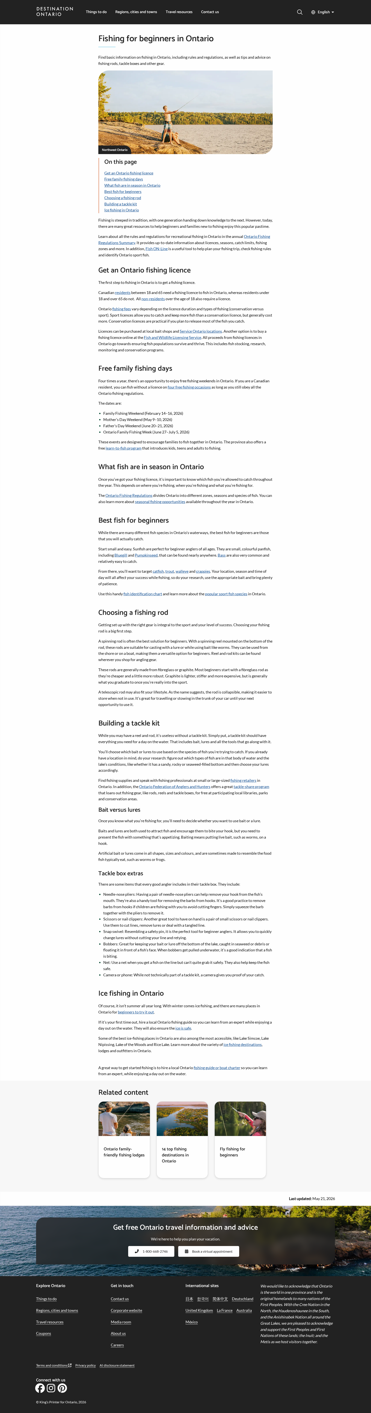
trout (169, 571)
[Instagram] (51, 1389)
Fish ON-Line (157, 248)
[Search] (300, 12)
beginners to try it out (136, 1012)
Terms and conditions (52, 1365)
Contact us (210, 12)
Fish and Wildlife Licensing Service (172, 337)
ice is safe (183, 1028)
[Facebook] (40, 1389)
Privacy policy (85, 1365)
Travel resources (179, 12)
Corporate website (126, 1310)
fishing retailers (243, 780)
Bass (222, 555)
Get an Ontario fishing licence (128, 173)
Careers (117, 1345)
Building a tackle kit (120, 204)
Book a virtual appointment (212, 1251)
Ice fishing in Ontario (121, 210)
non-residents (153, 298)
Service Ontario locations (201, 331)
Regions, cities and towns (136, 12)
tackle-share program (251, 786)
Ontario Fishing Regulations (128, 495)
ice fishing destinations (243, 1044)
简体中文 (220, 1298)
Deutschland (242, 1298)
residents (123, 292)
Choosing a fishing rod (122, 197)
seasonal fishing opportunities (160, 501)
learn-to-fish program (123, 448)
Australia (244, 1310)
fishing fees (121, 308)
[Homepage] (54, 12)
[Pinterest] (62, 1389)
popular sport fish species (226, 593)
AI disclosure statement (117, 1365)
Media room (121, 1322)
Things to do (96, 12)
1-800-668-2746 (155, 1251)
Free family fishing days (123, 179)
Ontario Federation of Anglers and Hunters (174, 786)
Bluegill (120, 555)
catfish (158, 571)
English (324, 12)
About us (118, 1333)
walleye (182, 571)
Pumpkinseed (146, 555)
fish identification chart (142, 593)
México (192, 1322)
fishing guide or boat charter (217, 1067)
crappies (203, 571)
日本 (189, 1298)
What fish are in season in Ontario (132, 185)
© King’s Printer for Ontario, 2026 (61, 1402)
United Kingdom (199, 1310)
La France (225, 1310)
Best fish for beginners (122, 191)
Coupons (43, 1333)
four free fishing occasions (189, 387)
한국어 (203, 1298)
